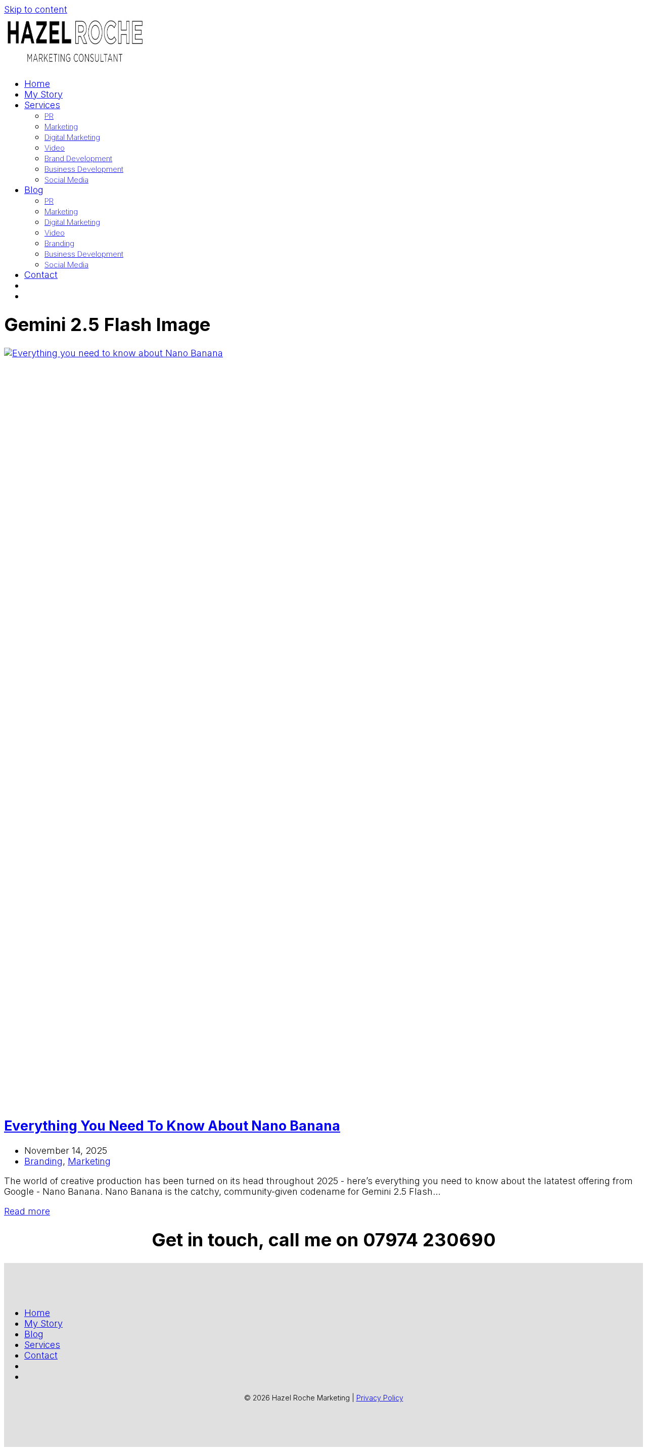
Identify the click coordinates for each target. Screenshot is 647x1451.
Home (37, 1312)
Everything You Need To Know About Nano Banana (172, 1125)
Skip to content (35, 9)
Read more (27, 1211)
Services (42, 1344)
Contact (41, 1355)
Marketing (89, 1161)
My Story (43, 1323)
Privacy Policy (379, 1397)
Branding (43, 1161)
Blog (33, 1334)
